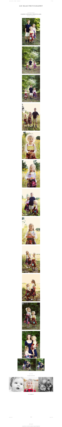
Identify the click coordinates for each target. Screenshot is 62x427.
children (28, 12)
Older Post (51, 417)
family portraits (32, 12)
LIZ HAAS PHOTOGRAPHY (30, 426)
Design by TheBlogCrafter (36, 426)
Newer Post (11, 417)
